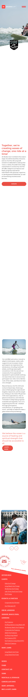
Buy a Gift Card (9, 689)
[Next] (16, 548)
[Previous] (12, 548)
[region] (14, 530)
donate (14, 184)
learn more (6, 448)
